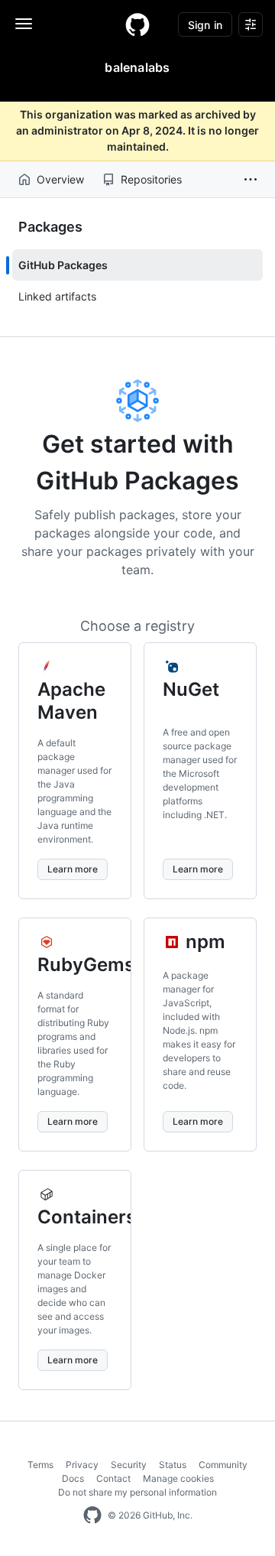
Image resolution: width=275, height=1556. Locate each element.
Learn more (72, 869)
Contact (113, 1478)
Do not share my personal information (137, 1492)
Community (223, 1464)
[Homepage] (137, 24)
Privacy (82, 1464)
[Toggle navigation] (23, 23)
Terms (40, 1464)
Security (129, 1464)
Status (172, 1464)
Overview (60, 179)
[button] (250, 180)
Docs (73, 1478)
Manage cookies (178, 1478)
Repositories (151, 179)
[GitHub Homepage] (92, 1515)
